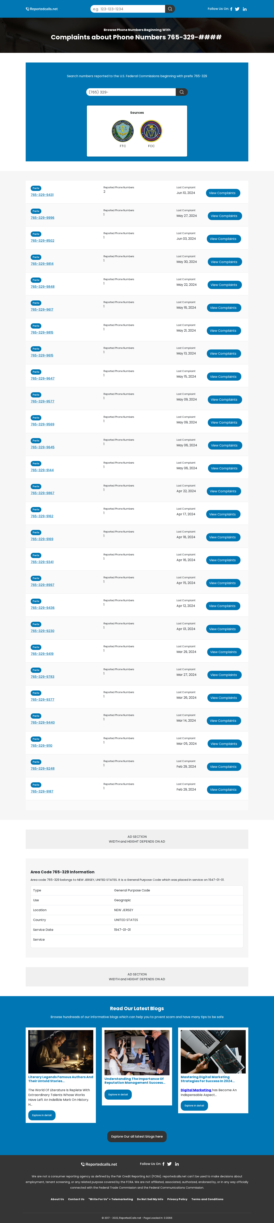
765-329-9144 (42, 470)
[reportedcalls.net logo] (99, 1164)
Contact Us (76, 1199)
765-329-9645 (43, 447)
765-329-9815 (42, 332)
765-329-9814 (42, 263)
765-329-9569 (42, 424)
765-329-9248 (43, 768)
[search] (170, 9)
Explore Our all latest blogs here (137, 1136)
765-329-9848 (43, 286)
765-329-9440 (43, 722)
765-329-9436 (43, 607)
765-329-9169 (42, 539)
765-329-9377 (42, 699)
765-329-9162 (42, 516)
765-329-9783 (42, 676)
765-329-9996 (42, 217)
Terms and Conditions (207, 1199)
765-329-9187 (42, 791)
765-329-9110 (41, 745)
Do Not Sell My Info (150, 1199)
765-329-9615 (42, 355)
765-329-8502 (42, 240)
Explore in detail (42, 1115)
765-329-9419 (42, 653)
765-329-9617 (42, 309)
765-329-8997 (42, 585)
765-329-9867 (42, 493)
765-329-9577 (42, 401)
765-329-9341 (42, 562)
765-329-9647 (43, 378)
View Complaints (222, 193)
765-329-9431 (42, 195)
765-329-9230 (42, 631)
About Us (57, 1199)
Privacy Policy (177, 1199)
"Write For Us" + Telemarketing (110, 1199)
